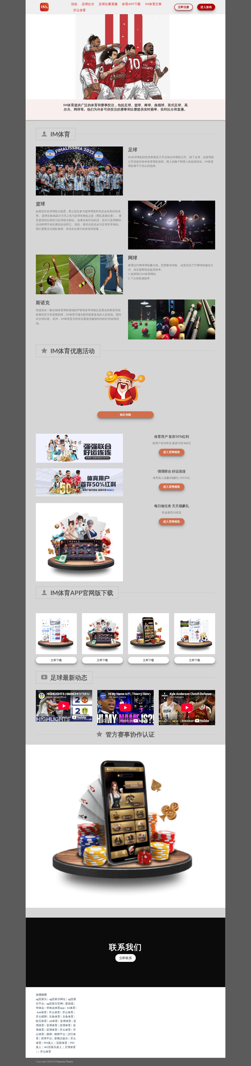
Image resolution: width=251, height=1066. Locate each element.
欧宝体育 (41, 1020)
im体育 (71, 1007)
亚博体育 (65, 1020)
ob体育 (53, 1020)
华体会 (40, 1007)
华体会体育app (55, 1007)
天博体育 (70, 1047)
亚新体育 (62, 1042)
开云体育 (79, 10)
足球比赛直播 (108, 4)
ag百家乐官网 (54, 1003)
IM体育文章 (153, 4)
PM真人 (49, 1042)
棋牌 (49, 1034)
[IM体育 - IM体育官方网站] (51, 7)
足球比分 (88, 4)
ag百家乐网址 (57, 999)
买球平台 (46, 1038)
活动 (74, 4)
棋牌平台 (59, 1034)
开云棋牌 (41, 1016)
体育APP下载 (131, 4)
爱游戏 (69, 1003)
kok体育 (42, 1012)
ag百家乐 (41, 999)
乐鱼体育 (54, 1016)
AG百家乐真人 (53, 1047)
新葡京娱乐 (61, 1038)
